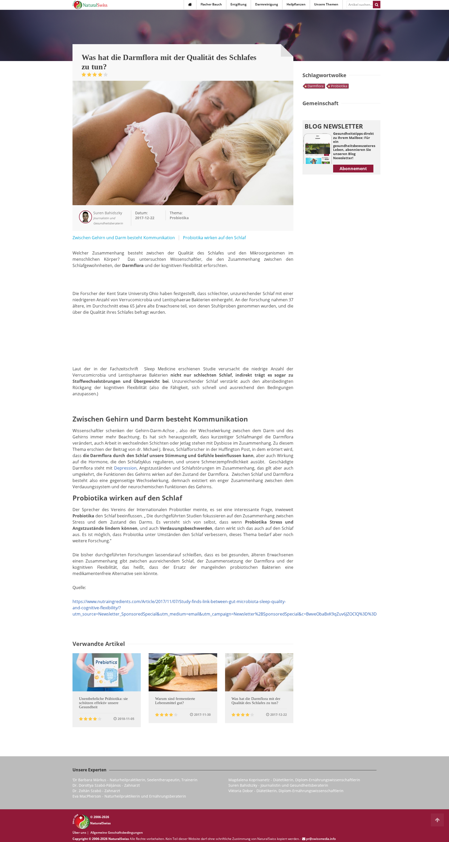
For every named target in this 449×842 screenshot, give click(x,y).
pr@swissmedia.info (321, 839)
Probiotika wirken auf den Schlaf (214, 237)
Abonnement (353, 168)
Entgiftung (238, 4)
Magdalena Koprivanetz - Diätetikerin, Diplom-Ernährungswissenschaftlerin (294, 779)
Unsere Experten (89, 770)
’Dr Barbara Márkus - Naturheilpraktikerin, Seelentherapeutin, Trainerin (134, 779)
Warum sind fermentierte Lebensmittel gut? (175, 701)
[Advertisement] (182, 333)
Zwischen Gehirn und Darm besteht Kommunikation (123, 237)
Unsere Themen (326, 4)
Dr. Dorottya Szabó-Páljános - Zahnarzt (106, 785)
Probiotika (339, 86)
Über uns (79, 832)
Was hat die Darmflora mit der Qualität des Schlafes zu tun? (256, 701)
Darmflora (315, 86)
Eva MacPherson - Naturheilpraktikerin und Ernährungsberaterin (129, 796)
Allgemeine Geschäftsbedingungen (116, 832)
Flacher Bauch (211, 4)
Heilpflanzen (296, 4)
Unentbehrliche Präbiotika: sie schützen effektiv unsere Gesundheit (103, 703)
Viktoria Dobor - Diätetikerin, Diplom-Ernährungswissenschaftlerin (286, 790)
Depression (125, 468)
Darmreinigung (266, 4)
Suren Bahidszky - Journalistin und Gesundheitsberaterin (278, 785)
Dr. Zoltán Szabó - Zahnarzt (96, 790)
